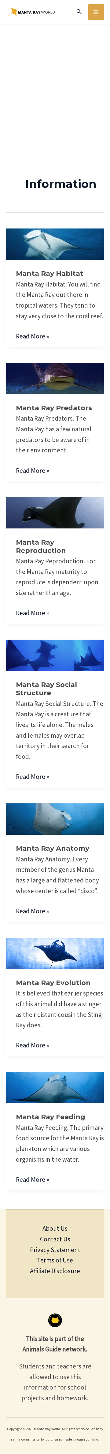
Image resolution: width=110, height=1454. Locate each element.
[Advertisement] (55, 82)
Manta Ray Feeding (50, 1117)
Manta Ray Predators (54, 408)
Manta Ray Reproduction (41, 546)
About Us (55, 1228)
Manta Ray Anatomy (52, 848)
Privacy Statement (55, 1250)
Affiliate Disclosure (55, 1271)
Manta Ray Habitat (49, 273)
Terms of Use (55, 1260)
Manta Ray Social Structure (46, 689)
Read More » (32, 335)
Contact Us (55, 1239)
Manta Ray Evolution (53, 983)
